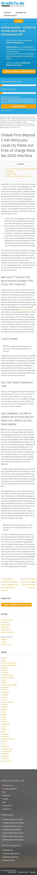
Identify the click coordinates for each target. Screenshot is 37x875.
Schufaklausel (5, 622)
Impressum (7, 809)
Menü (18, 21)
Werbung (5, 756)
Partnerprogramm (10, 789)
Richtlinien (4, 639)
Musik (4, 714)
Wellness (5, 754)
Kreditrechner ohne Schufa (13, 840)
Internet (5, 697)
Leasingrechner (9, 860)
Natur (4, 717)
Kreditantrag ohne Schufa (13, 819)
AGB (4, 802)
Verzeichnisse (7, 751)
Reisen (5, 729)
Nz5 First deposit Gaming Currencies (18, 176)
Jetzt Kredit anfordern (20, 71)
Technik (5, 741)
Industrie (5, 695)
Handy (5, 690)
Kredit (4, 700)
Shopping (6, 734)
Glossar (33, 872)
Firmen (5, 682)
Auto (4, 660)
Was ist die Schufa (7, 620)
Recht (4, 727)
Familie (5, 680)
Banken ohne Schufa (7, 632)
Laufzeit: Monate (8, 89)
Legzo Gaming (11, 174)
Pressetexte (6, 724)
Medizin (5, 709)
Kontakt (7, 13)
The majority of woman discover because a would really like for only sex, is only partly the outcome (9, 584)
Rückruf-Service (10, 15)
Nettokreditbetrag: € (11, 81)
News (4, 719)
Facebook (6, 795)
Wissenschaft (7, 761)
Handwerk (6, 687)
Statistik (3, 642)
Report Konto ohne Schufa (13, 836)
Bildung (5, 668)
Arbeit (4, 658)
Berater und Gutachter (10, 665)
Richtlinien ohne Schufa (12, 829)
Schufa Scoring (5, 630)
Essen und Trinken (8, 677)
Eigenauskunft (5, 625)
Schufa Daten (5, 627)
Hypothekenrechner (10, 857)
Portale (5, 722)
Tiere (4, 744)
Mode (4, 712)
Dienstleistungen (8, 675)
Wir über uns (8, 785)
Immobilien (6, 692)
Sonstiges (6, 736)
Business (5, 670)
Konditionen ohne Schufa (12, 826)
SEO (4, 731)
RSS (4, 792)
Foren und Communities (10, 685)
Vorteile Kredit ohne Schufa (13, 823)
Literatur (5, 704)
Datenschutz (7, 806)
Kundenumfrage (6, 644)
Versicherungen (8, 749)
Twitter (5, 799)
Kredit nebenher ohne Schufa (17, 605)
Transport (6, 746)
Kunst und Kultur (8, 702)
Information (21, 13)
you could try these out (27, 310)
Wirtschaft (6, 758)
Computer (6, 673)
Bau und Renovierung (9, 663)
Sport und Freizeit (8, 739)
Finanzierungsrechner (11, 853)
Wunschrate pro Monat (10, 97)
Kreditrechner (8, 850)
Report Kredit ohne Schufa (13, 833)
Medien (5, 707)
